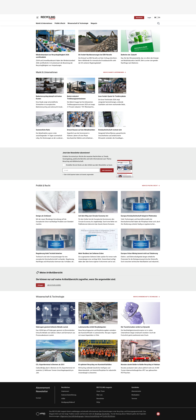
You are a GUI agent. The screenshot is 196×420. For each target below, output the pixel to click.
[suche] (158, 23)
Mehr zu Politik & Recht (150, 185)
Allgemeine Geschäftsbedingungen (72, 416)
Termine (134, 398)
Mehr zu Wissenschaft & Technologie (145, 296)
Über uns (99, 395)
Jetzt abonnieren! (107, 170)
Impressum (65, 391)
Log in (149, 17)
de (155, 17)
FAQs (98, 402)
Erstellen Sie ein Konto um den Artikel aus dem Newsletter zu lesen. (89, 165)
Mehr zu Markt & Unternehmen (113, 72)
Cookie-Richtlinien (109, 416)
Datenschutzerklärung (68, 395)
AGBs (63, 398)
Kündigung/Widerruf (68, 402)
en (159, 17)
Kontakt (38, 398)
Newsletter (42, 391)
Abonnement (43, 387)
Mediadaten (135, 395)
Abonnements (136, 391)
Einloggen (40, 285)
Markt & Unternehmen (46, 72)
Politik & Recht (43, 185)
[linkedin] (158, 414)
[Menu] (37, 18)
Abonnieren (139, 17)
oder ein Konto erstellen (54, 285)
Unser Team (100, 391)
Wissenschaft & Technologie (50, 296)
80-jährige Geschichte (102, 414)
